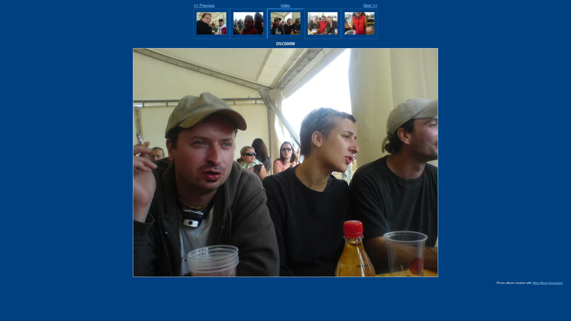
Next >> (370, 5)
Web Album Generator (548, 282)
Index (285, 5)
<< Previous (204, 5)
